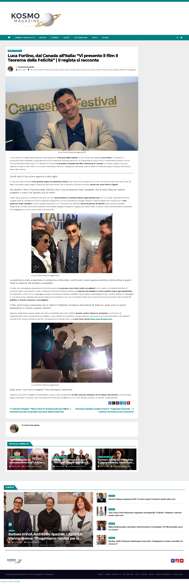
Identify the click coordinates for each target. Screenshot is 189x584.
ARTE (94, 38)
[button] (177, 38)
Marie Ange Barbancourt (101, 319)
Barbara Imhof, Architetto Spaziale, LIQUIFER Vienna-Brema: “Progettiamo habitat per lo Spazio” (45, 538)
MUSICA (42, 38)
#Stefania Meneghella (128, 70)
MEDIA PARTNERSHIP (163, 574)
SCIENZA (55, 38)
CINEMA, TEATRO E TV (25, 38)
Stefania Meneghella (26, 67)
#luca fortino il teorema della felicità (105, 70)
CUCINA (105, 38)
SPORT (67, 38)
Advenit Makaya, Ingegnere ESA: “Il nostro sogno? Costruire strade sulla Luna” (142, 499)
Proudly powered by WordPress (16, 574)
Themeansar (49, 574)
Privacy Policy (178, 574)
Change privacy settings (10, 581)
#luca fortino (54, 70)
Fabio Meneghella (33, 542)
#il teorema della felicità (39, 70)
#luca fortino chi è (83, 70)
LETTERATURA (81, 38)
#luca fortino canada (68, 70)
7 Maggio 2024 (16, 542)
